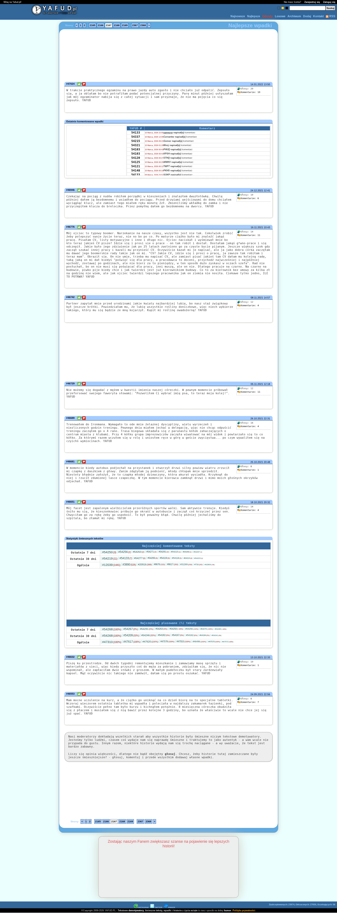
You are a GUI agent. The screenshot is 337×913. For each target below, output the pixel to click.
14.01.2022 (256, 84)
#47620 (150, 641)
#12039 (111, 565)
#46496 (199, 641)
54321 (135, 145)
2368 (143, 25)
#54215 (176, 552)
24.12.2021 (256, 190)
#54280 (220, 629)
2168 (117, 25)
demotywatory (136, 910)
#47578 (167, 641)
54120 (135, 158)
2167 (108, 25)
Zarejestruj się (312, 2)
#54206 (153, 558)
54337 (135, 136)
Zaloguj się (329, 2)
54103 (135, 149)
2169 (125, 25)
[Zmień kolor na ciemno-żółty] (282, 8)
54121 (135, 166)
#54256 (124, 551)
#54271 (151, 551)
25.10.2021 (256, 462)
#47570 (214, 642)
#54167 (178, 635)
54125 (135, 162)
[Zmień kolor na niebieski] (278, 8)
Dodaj (307, 16)
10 (250, 92)
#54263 (138, 551)
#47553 (184, 641)
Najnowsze (237, 16)
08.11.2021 (257, 297)
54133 (135, 132)
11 (250, 235)
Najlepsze (253, 16)
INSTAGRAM (143, 907)
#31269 (186, 564)
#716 (198, 564)
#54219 (109, 558)
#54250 (109, 552)
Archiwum (294, 16)
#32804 (209, 565)
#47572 (227, 642)
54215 (135, 141)
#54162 (191, 635)
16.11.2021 (257, 227)
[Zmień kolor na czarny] (286, 8)
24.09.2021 (256, 694)
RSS (332, 16)
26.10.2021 (256, 418)
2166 (100, 25)
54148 (135, 170)
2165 (92, 25)
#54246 (148, 635)
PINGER (171, 907)
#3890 (129, 564)
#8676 (159, 564)
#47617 (131, 641)
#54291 (164, 551)
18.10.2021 (256, 502)
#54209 (131, 635)
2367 (135, 25)
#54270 (206, 629)
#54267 (198, 552)
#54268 (187, 552)
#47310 (111, 642)
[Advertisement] (28, 456)
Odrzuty (267, 16)
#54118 (177, 558)
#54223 (198, 558)
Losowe (280, 16)
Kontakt (318, 16)
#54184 (205, 635)
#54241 (216, 635)
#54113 (188, 558)
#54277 (140, 558)
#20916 (145, 564)
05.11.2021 (257, 384)
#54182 (164, 635)
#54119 (165, 558)
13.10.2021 (256, 657)
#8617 (172, 564)
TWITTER (158, 907)
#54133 (126, 558)
